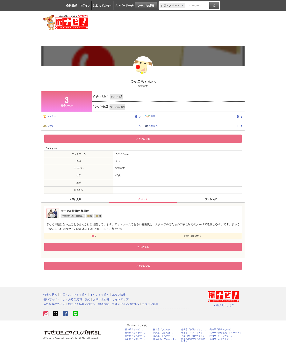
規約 (87, 299)
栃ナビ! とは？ (225, 305)
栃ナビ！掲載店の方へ (81, 304)
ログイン (85, 5)
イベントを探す (99, 294)
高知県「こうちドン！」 (221, 339)
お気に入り (75, 199)
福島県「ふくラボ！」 (135, 333)
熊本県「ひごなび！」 (164, 329)
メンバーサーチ (124, 5)
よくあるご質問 (72, 299)
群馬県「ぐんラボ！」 (135, 336)
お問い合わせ (101, 299)
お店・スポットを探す (73, 294)
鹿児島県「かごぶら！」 (165, 339)
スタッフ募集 (150, 304)
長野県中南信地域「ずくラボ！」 (226, 333)
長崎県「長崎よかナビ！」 (222, 329)
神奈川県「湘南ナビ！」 (193, 336)
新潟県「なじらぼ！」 (164, 333)
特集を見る (50, 294)
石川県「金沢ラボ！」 (135, 339)
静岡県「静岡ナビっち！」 (194, 329)
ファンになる (143, 138)
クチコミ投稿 (146, 5)
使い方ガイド (51, 299)
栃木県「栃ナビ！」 (134, 329)
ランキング (211, 199)
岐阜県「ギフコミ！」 (192, 333)
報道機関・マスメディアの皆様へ (118, 304)
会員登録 (71, 5)
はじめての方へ (102, 5)
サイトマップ (120, 299)
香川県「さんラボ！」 (164, 336)
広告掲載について (54, 304)
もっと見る (143, 247)
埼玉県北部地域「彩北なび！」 (193, 340)
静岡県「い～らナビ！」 (221, 336)
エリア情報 (119, 294)
